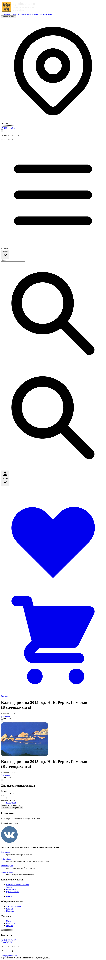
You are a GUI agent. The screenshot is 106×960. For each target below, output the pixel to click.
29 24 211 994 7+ (8, 128)
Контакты (10, 923)
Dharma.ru (5, 852)
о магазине (43, 14)
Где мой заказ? (12, 892)
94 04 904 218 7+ (8, 940)
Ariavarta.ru (6, 859)
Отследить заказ (8, 17)
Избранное (11, 889)
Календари (11, 803)
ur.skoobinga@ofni (9, 955)
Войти (9, 896)
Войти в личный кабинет (17, 885)
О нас (8, 921)
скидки (20, 14)
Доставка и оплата (14, 906)
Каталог (5, 251)
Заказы (9, 887)
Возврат (9, 909)
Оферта (9, 925)
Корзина (4, 696)
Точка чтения (7, 872)
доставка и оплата (9, 14)
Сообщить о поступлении (12, 808)
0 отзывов (5, 716)
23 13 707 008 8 (7, 942)
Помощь (10, 911)
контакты (27, 14)
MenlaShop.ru (7, 866)
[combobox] (13, 260)
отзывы (35, 14)
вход (50, 14)
